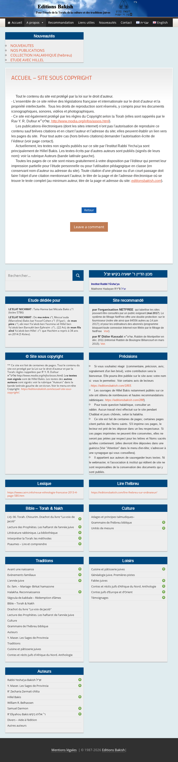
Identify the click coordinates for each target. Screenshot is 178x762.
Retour (89, 210)
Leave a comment (89, 226)
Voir (106, 331)
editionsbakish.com (146, 181)
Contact (126, 22)
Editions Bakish (113, 750)
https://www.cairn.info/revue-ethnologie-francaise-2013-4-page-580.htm (42, 494)
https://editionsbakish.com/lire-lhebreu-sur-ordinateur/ (124, 492)
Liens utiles (86, 22)
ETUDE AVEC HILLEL (27, 59)
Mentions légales (64, 750)
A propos (33, 22)
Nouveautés (107, 22)
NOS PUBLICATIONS (27, 50)
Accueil (17, 22)
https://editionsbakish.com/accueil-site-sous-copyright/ (39, 390)
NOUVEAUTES (22, 45)
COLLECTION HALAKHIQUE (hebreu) (41, 55)
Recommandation (61, 22)
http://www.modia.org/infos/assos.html (80, 121)
